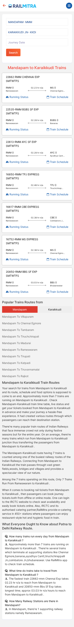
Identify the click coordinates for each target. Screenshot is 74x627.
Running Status (18, 97)
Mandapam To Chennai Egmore (21, 323)
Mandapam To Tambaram (18, 329)
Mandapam (20, 309)
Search (13, 52)
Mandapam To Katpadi (16, 362)
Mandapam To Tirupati (16, 356)
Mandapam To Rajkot (15, 376)
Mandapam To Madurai (16, 343)
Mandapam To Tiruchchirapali (20, 336)
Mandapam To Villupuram (18, 316)
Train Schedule (58, 97)
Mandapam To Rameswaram (19, 349)
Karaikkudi (54, 309)
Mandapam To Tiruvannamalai (20, 369)
